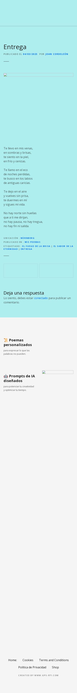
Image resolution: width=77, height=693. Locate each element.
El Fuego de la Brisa (36, 246)
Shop (55, 667)
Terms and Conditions (54, 660)
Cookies (28, 660)
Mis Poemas (33, 242)
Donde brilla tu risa (56, 271)
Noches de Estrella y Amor (21, 271)
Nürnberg (28, 238)
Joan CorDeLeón (56, 54)
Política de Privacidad (32, 667)
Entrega (26, 249)
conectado (41, 298)
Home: (12, 660)
